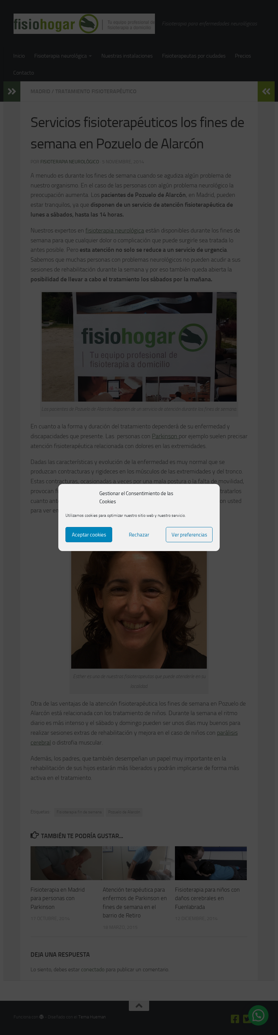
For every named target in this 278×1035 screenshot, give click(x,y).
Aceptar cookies (89, 535)
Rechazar (139, 535)
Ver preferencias (189, 535)
